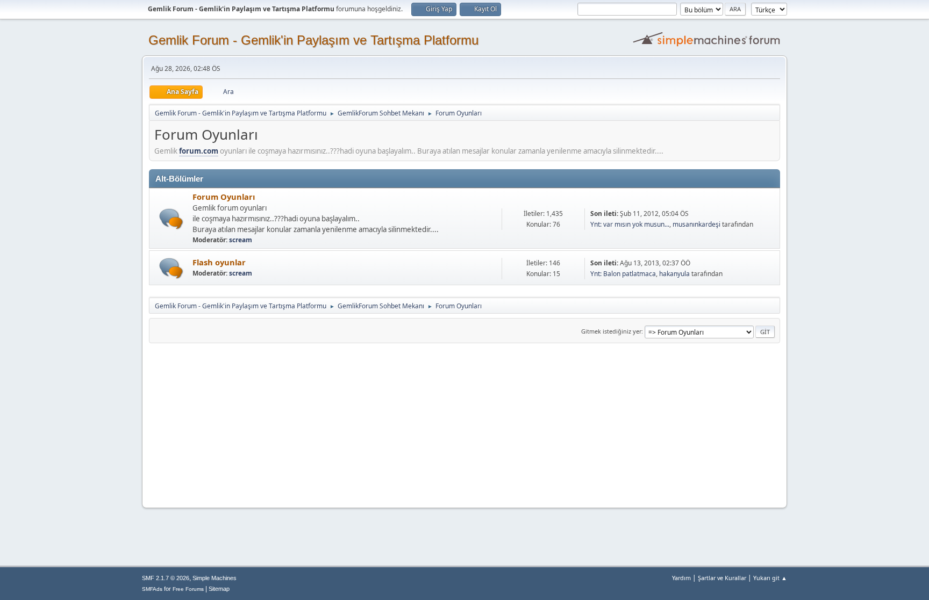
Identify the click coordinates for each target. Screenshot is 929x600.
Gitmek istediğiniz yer (611, 331)
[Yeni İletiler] (171, 219)
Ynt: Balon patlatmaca (623, 273)
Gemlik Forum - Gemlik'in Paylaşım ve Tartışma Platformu (313, 40)
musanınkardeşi (696, 224)
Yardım (681, 578)
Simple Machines (214, 578)
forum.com (198, 151)
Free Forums (188, 589)
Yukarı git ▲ (770, 578)
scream (240, 239)
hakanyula (674, 273)
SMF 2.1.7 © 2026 (165, 578)
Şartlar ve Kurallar (722, 578)
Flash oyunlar (219, 262)
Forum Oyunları (223, 196)
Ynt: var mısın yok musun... (629, 224)
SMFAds (152, 589)
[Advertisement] (464, 424)
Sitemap (219, 588)
